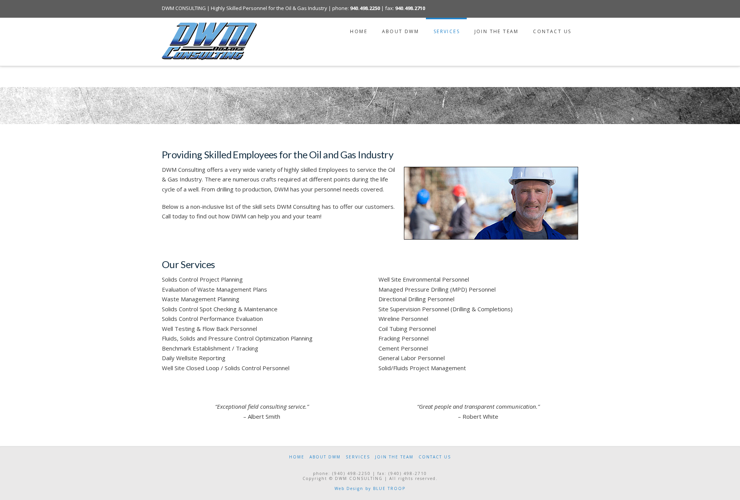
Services (358, 457)
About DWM (325, 457)
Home (296, 457)
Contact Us (435, 457)
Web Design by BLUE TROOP (370, 488)
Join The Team (394, 457)
